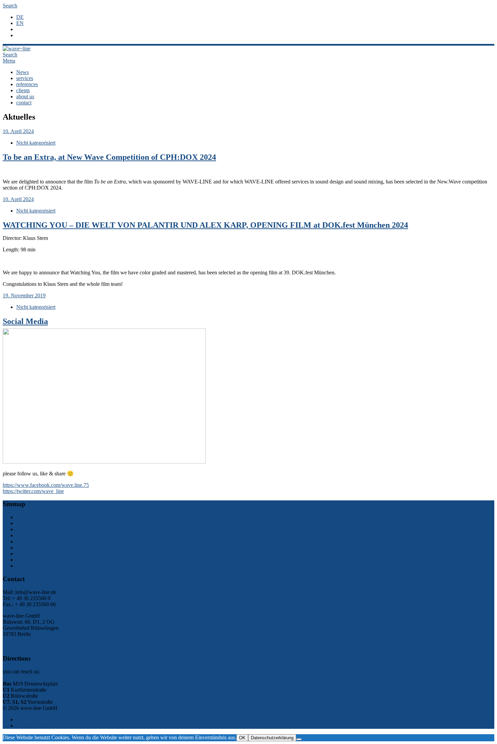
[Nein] (299, 739)
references (27, 84)
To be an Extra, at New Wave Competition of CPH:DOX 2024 (109, 157)
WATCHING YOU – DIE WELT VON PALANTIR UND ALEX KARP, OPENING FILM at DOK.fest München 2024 (205, 225)
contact (23, 102)
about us (25, 96)
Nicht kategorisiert (35, 143)
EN (20, 23)
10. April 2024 (18, 131)
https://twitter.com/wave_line (33, 491)
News (22, 72)
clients (23, 90)
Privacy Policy (31, 553)
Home (22, 535)
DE (20, 17)
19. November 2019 (24, 295)
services (24, 78)
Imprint (24, 541)
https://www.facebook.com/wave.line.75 (46, 485)
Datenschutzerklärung (272, 737)
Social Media (25, 321)
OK (242, 737)
